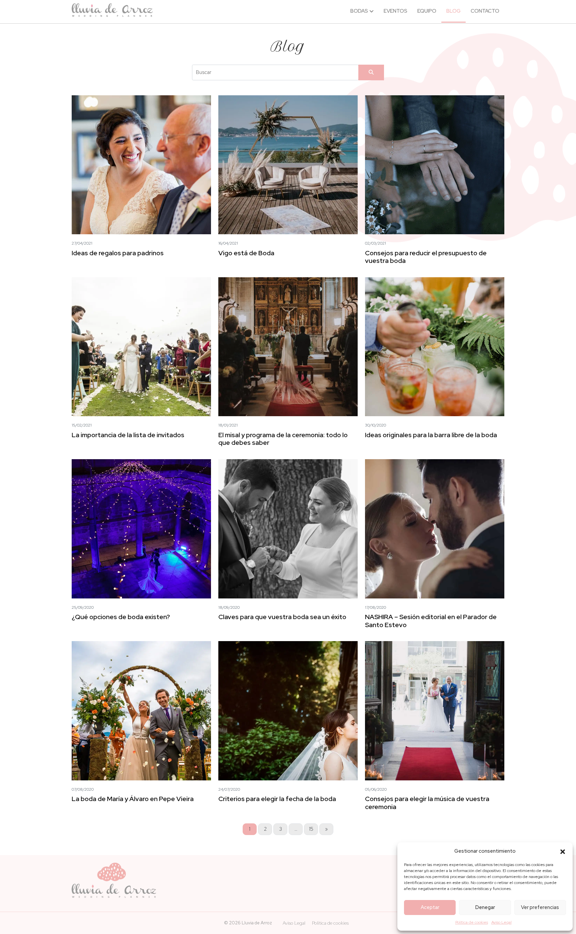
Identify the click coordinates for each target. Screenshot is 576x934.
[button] (562, 851)
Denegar (485, 907)
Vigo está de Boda (246, 253)
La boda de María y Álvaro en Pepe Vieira (133, 798)
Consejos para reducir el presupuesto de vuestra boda (426, 257)
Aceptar (430, 907)
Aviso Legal (501, 922)
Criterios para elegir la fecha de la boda (277, 798)
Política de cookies (471, 922)
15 (311, 829)
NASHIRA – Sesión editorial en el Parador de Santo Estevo (431, 620)
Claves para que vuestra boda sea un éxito (282, 616)
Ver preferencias (540, 907)
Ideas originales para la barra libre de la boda (431, 435)
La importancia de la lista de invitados (128, 435)
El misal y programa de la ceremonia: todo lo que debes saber (283, 439)
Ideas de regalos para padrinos (118, 253)
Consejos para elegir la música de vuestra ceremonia (427, 802)
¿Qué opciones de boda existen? (121, 616)
